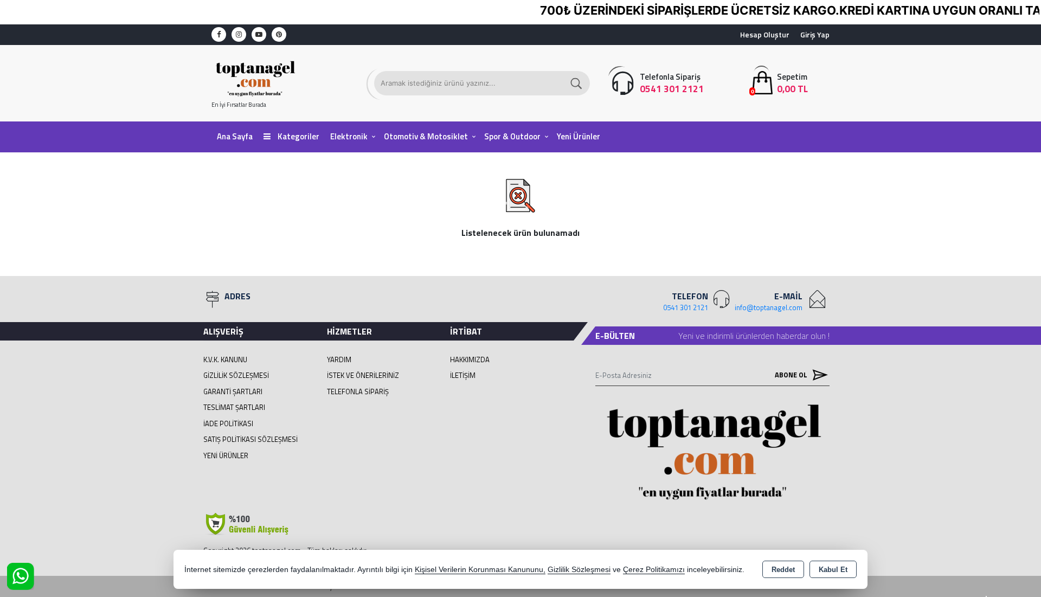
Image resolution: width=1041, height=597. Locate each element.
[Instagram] (239, 34)
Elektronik (349, 136)
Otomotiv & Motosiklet (426, 136)
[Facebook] (218, 34)
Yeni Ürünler (225, 455)
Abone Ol (792, 374)
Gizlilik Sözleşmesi (236, 375)
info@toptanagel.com (768, 307)
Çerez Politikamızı (654, 570)
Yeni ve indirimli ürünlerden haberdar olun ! (754, 335)
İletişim (462, 375)
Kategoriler (297, 136)
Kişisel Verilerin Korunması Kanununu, (480, 570)
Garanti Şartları (232, 391)
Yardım (339, 359)
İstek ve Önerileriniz (363, 375)
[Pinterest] (279, 34)
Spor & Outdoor (512, 136)
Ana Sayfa (235, 136)
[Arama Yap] (577, 83)
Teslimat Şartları (234, 407)
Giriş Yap (815, 34)
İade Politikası (228, 423)
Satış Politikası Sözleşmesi (250, 439)
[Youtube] (259, 34)
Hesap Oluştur (764, 34)
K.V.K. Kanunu (225, 359)
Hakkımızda (470, 359)
